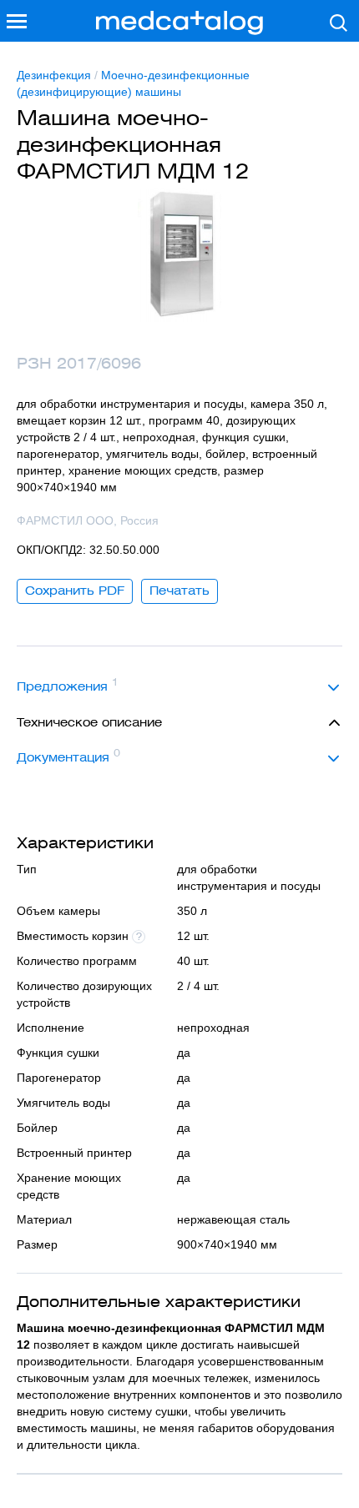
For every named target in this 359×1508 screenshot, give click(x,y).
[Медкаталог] (179, 23)
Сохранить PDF (74, 590)
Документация (68, 755)
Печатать (179, 590)
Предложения (68, 685)
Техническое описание (89, 722)
